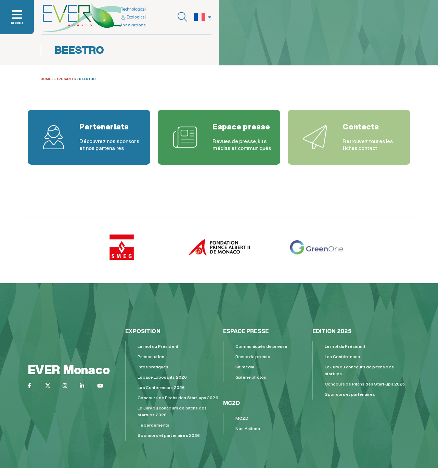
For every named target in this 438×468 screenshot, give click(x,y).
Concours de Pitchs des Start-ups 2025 (365, 384)
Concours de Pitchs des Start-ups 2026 (178, 398)
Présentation (151, 356)
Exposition (142, 331)
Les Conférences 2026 (161, 387)
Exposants (65, 79)
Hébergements (153, 425)
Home (46, 79)
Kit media (244, 367)
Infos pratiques (153, 367)
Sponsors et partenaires (350, 394)
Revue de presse (252, 356)
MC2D (231, 403)
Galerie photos (250, 377)
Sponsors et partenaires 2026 (169, 435)
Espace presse (246, 331)
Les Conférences (342, 356)
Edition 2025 (331, 331)
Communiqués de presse (261, 346)
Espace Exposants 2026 (162, 377)
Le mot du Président (158, 346)
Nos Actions (247, 428)
